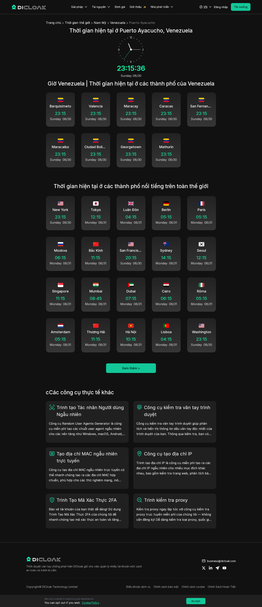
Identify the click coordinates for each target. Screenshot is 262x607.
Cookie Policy (90, 602)
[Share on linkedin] (211, 568)
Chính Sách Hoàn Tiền (222, 586)
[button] (205, 7)
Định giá (120, 6)
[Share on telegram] (217, 568)
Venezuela (117, 23)
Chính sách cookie (193, 586)
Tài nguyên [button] (99, 6)
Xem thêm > (131, 368)
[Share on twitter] (204, 568)
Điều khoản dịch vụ (138, 586)
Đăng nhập (221, 7)
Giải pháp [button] (77, 6)
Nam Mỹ (100, 23)
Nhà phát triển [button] (160, 6)
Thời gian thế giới (77, 23)
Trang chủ (53, 23)
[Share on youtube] (224, 568)
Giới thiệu (136, 6)
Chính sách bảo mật (166, 586)
